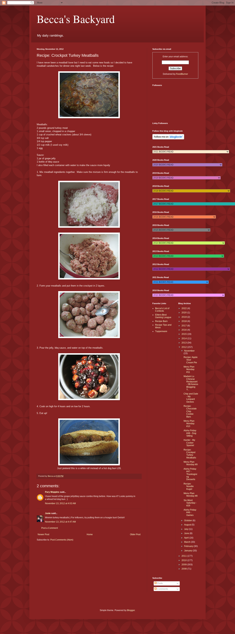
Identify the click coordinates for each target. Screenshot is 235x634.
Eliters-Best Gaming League (163, 316)
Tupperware (161, 331)
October (188, 520)
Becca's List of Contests (162, 309)
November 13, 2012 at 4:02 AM (60, 503)
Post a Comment (49, 528)
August (188, 524)
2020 (184, 312)
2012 (184, 347)
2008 (184, 569)
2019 (184, 317)
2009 (184, 564)
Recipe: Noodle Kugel (189, 486)
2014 (184, 338)
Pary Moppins (52, 492)
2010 (184, 560)
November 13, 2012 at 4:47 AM (60, 521)
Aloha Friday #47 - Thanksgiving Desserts (190, 474)
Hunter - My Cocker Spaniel (189, 443)
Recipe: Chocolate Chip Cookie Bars (190, 411)
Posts (160, 583)
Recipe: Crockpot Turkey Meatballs (190, 454)
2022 (184, 308)
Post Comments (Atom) (61, 539)
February (189, 546)
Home (90, 534)
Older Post (135, 534)
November (189, 351)
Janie (48, 513)
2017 (184, 325)
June (187, 533)
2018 (184, 321)
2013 (184, 342)
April (186, 537)
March (187, 542)
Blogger (131, 610)
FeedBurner (182, 74)
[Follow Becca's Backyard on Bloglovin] (168, 138)
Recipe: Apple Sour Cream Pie (191, 360)
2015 (184, 334)
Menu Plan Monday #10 (189, 424)
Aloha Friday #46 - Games (190, 512)
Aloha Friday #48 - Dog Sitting (190, 433)
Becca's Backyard (76, 18)
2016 (184, 330)
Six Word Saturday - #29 (190, 503)
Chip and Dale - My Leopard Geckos (191, 397)
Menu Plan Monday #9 (191, 463)
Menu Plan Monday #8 (191, 494)
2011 (184, 556)
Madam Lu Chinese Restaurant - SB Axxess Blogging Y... (191, 383)
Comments (162, 589)
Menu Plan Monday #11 (189, 369)
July (186, 529)
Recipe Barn (161, 321)
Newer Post (43, 534)
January (188, 550)
